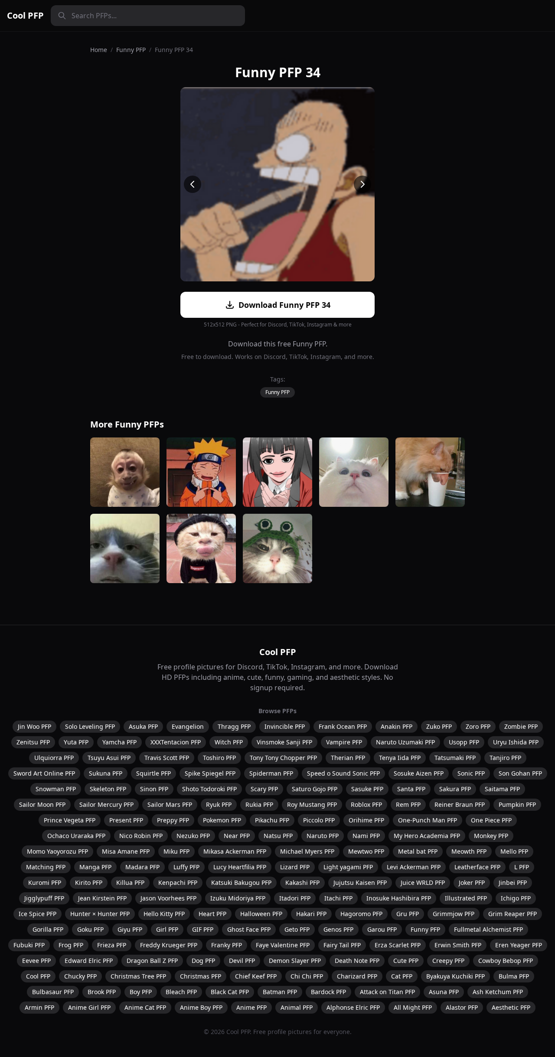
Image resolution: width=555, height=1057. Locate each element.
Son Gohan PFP (520, 773)
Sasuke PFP (367, 789)
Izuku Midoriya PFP (237, 898)
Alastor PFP (462, 1007)
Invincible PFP (284, 726)
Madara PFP (142, 867)
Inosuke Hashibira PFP (398, 898)
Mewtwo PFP (366, 851)
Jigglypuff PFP (44, 898)
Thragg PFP (234, 726)
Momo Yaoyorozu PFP (57, 851)
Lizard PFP (295, 867)
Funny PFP (131, 50)
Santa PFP (411, 789)
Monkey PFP (491, 836)
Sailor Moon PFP (42, 804)
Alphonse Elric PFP (353, 1007)
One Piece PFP (491, 820)
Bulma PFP (514, 976)
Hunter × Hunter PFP (100, 914)
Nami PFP (366, 836)
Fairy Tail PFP (342, 945)
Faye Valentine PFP (283, 945)
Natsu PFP (278, 836)
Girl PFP (167, 929)
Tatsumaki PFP (455, 758)
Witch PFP (229, 742)
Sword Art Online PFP (44, 773)
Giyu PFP (130, 929)
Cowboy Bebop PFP (505, 960)
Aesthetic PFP (511, 1007)
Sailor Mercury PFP (106, 804)
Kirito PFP (88, 882)
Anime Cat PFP (145, 1007)
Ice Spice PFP (37, 914)
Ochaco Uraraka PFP (76, 836)
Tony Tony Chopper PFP (283, 758)
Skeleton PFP (108, 789)
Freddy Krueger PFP (168, 945)
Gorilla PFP (48, 929)
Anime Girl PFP (89, 1007)
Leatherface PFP (477, 867)
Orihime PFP (366, 820)
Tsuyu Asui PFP (109, 758)
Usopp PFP (464, 742)
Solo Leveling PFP (90, 726)
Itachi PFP (338, 898)
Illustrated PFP (466, 898)
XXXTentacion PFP (175, 742)
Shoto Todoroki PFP (209, 789)
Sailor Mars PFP (169, 804)
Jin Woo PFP (34, 726)
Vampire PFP (344, 742)
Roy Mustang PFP (312, 804)
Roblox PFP (366, 804)
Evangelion (188, 726)
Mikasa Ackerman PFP (234, 851)
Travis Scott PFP (166, 758)
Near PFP (237, 836)
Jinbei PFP (513, 882)
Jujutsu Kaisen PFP (360, 882)
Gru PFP (407, 914)
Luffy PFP (186, 867)
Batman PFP (280, 992)
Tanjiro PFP (505, 758)
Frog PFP (71, 945)
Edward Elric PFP (89, 960)
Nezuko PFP (193, 836)
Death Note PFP (357, 960)
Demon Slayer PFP (295, 960)
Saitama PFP (502, 789)
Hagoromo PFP (361, 914)
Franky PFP (226, 945)
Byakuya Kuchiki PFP (455, 976)
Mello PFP (514, 851)
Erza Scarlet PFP (398, 945)
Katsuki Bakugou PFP (241, 882)
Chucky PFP (80, 976)
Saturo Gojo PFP (314, 789)
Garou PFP (382, 929)
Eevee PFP (36, 960)
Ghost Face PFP (249, 929)
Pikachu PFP (272, 820)
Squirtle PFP (153, 773)
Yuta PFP (76, 742)
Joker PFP (472, 882)
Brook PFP (102, 992)
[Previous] (192, 184)
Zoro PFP (478, 726)
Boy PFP (141, 992)
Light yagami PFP (348, 867)
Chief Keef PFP (256, 976)
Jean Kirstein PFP (102, 898)
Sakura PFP (455, 789)
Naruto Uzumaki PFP (405, 742)
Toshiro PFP (219, 758)
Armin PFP (39, 1007)
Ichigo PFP (516, 898)
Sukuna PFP (105, 773)
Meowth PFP (468, 851)
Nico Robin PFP (141, 836)
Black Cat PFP (230, 992)
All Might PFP (413, 1007)
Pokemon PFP (222, 820)
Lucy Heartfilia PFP (239, 867)
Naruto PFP (323, 836)
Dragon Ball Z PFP (152, 960)
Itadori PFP (294, 898)
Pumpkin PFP (517, 804)
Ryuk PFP (219, 804)
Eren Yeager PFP (518, 945)
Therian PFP (348, 758)
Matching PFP (45, 867)
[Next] (362, 184)
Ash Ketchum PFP (498, 992)
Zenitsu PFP (33, 742)
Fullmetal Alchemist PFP (488, 929)
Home (98, 50)
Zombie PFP (521, 726)
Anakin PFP (396, 726)
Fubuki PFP (29, 945)
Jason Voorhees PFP (168, 898)
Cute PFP (405, 960)
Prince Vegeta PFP (69, 820)
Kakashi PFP (302, 882)
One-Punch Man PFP (427, 820)
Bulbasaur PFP (53, 992)
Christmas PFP (200, 976)
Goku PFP (90, 929)
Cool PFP (25, 15)
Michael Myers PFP (307, 851)
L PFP (521, 867)
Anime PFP (251, 1007)
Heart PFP (212, 914)
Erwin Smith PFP (457, 945)
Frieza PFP (111, 945)
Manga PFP (95, 867)
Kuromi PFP (44, 882)
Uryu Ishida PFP (516, 742)
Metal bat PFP (417, 851)
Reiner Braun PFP (459, 804)
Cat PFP (401, 976)
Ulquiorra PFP (54, 758)
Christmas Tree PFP (138, 976)
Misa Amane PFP (126, 851)
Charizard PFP (357, 976)
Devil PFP (242, 960)
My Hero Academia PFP (427, 836)
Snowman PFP (56, 789)
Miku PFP (176, 851)
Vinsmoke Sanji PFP (284, 742)
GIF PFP (202, 929)
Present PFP (126, 820)
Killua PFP (130, 882)
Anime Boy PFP (201, 1007)
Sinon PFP (154, 789)
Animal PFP (297, 1007)
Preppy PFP (173, 820)
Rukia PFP (259, 804)
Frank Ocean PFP (343, 726)
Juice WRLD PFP (423, 882)
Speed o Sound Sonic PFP (343, 773)
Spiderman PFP (271, 773)
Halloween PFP (261, 914)
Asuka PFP (143, 726)
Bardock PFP (328, 992)
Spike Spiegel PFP (210, 773)
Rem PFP (408, 804)
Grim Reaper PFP (512, 914)
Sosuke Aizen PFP (419, 773)
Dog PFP (203, 960)
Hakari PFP (311, 914)
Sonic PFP (471, 773)
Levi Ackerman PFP (414, 867)
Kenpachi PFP (177, 882)
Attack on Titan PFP (387, 992)
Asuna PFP (444, 992)
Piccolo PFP (319, 820)
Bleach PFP (181, 992)
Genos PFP (338, 929)
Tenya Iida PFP (400, 758)
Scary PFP (264, 789)
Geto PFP (297, 929)
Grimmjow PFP (453, 914)
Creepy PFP (448, 960)
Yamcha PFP (119, 742)
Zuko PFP (439, 726)
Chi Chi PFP (307, 976)
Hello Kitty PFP (164, 914)
